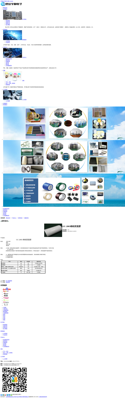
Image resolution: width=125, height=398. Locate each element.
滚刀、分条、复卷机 (10, 83)
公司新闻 (8, 41)
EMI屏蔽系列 (9, 65)
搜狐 (4, 319)
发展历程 (8, 22)
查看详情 (26, 217)
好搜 (4, 318)
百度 (4, 317)
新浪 (4, 315)
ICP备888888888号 (43, 396)
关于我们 (5, 9)
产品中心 (5, 47)
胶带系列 (8, 60)
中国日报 (5, 308)
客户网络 (8, 24)
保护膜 (7, 62)
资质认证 (8, 23)
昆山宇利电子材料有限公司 (22, 396)
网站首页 (5, 7)
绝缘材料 (8, 61)
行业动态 (8, 42)
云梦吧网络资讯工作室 (11, 396)
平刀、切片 (8, 81)
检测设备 (8, 84)
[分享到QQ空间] (3, 395)
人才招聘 (8, 101)
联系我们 (5, 104)
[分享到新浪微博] (5, 395)
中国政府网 (5, 310)
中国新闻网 (5, 312)
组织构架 (8, 20)
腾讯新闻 (5, 311)
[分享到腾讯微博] (7, 395)
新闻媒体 (5, 29)
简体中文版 (7, 1)
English (11, 1)
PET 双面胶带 (9, 280)
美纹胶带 (8, 282)
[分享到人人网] (9, 395)
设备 (4, 70)
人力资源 (5, 89)
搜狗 (4, 314)
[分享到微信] (11, 395)
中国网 (4, 307)
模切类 (7, 64)
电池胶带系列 (9, 58)
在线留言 (5, 103)
